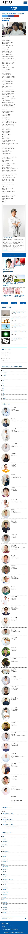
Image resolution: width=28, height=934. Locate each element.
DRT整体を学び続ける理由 (16, 338)
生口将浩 (13, 464)
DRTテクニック (5, 894)
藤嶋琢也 (13, 669)
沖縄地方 (4, 398)
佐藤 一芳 (13, 686)
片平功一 (13, 576)
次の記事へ (23, 303)
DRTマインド (5, 869)
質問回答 (4, 897)
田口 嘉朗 (14, 617)
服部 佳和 (14, 596)
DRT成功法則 (5, 20)
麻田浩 (13, 629)
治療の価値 (4, 909)
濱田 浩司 (13, 763)
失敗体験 (4, 871)
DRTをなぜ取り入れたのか (7, 879)
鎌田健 (13, 586)
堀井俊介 (13, 565)
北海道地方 (4, 372)
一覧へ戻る (14, 303)
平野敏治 (13, 753)
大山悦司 (13, 647)
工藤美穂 (13, 676)
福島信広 (13, 722)
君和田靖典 (14, 776)
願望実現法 (4, 902)
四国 (3, 393)
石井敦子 (13, 786)
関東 (3, 383)
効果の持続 (4, 907)
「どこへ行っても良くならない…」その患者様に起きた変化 (18, 325)
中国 (3, 390)
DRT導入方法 (5, 881)
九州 (3, 395)
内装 (3, 846)
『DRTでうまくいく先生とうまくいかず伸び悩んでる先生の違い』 (18, 311)
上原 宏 (8, 36)
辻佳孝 (13, 474)
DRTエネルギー (5, 861)
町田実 (13, 418)
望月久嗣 (13, 697)
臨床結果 (4, 864)
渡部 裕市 (14, 607)
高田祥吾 (13, 520)
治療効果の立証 (5, 892)
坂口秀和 (13, 732)
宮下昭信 (13, 658)
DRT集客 (4, 889)
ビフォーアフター (5, 859)
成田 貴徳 (13, 545)
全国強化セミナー (5, 887)
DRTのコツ (4, 874)
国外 (3, 370)
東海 (3, 385)
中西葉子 (13, 453)
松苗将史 (13, 555)
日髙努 (13, 487)
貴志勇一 (13, 509)
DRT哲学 (4, 856)
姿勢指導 (4, 912)
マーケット (4, 854)
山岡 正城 (14, 499)
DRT (3, 849)
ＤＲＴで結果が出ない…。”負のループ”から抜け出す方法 (8, 284)
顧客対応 (4, 876)
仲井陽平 (13, 743)
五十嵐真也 (14, 534)
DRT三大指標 (5, 904)
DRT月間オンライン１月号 (7, 824)
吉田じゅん (14, 637)
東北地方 (4, 375)
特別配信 (13, 796)
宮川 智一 (14, 443)
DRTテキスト (5, 844)
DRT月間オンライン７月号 (7, 813)
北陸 (3, 380)
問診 (3, 899)
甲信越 (3, 377)
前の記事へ (4, 303)
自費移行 (4, 839)
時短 (3, 836)
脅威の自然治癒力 (5, 851)
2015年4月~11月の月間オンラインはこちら (10, 826)
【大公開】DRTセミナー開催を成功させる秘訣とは (8, 271)
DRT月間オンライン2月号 (7, 821)
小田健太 (13, 407)
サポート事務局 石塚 (16, 800)
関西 (3, 388)
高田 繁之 (14, 707)
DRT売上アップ (5, 841)
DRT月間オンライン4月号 (7, 819)
